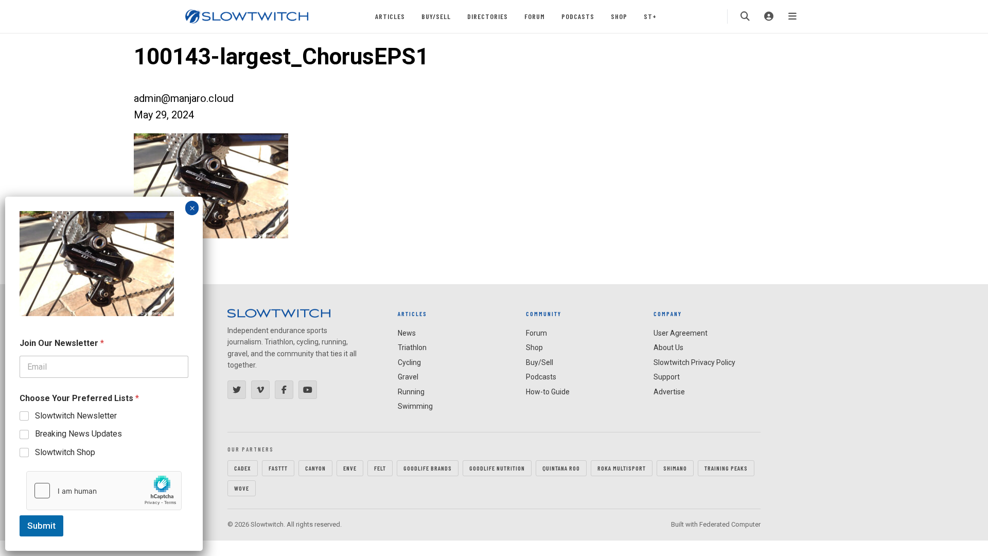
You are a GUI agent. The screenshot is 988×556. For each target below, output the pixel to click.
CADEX (242, 468)
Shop (619, 16)
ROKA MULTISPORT (621, 468)
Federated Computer (730, 524)
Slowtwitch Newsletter (76, 416)
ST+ (650, 16)
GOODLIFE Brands (427, 468)
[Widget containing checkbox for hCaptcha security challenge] (104, 490)
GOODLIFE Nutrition (497, 468)
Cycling (409, 362)
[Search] (745, 16)
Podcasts (577, 16)
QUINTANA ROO (561, 468)
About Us (668, 347)
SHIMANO (675, 468)
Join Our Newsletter (62, 343)
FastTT (278, 468)
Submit (41, 525)
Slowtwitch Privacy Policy (694, 362)
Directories (487, 16)
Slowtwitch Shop (65, 452)
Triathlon (412, 347)
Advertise (669, 392)
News (407, 333)
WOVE (241, 488)
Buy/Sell (436, 16)
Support (667, 377)
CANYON (315, 468)
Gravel (408, 377)
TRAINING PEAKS (726, 468)
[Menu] (792, 16)
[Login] (768, 16)
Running (411, 392)
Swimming (415, 406)
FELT (380, 468)
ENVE (350, 468)
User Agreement (681, 333)
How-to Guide (548, 392)
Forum (534, 16)
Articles (390, 16)
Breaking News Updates (78, 434)
